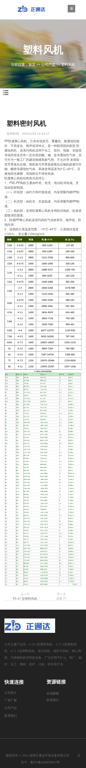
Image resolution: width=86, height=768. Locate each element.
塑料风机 (68, 64)
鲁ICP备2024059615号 (45, 762)
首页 (32, 64)
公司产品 (48, 64)
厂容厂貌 (10, 700)
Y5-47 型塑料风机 (25, 598)
